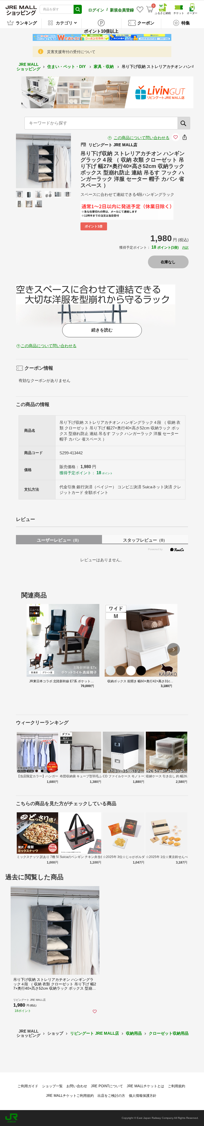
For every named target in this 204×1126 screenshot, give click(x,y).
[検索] (183, 123)
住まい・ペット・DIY (67, 66)
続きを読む (102, 330)
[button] (173, 649)
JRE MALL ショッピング (28, 66)
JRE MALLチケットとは (145, 1086)
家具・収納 (104, 66)
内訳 (185, 247)
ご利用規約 (176, 1086)
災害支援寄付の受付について (71, 52)
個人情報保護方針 (142, 1096)
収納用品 (134, 1033)
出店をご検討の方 (111, 1096)
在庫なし (168, 262)
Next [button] (54, 160)
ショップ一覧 (52, 1086)
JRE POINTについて (107, 1086)
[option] (43, 160)
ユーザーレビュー (59, 540)
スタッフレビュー (145, 540)
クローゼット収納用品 (169, 1033)
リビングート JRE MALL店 (94, 1033)
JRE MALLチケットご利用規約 (70, 1096)
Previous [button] (32, 160)
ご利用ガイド (28, 1086)
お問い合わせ (76, 1086)
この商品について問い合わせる (141, 137)
